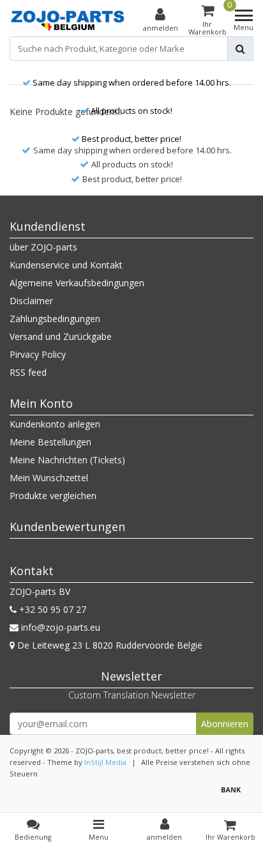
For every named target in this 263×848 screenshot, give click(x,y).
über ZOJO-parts (43, 247)
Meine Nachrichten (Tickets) (67, 460)
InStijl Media (105, 762)
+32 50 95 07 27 (51, 609)
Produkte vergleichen (53, 496)
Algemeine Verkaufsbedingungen (77, 283)
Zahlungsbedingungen (55, 318)
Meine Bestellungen (50, 442)
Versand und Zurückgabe (61, 336)
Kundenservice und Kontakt (66, 265)
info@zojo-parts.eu (60, 627)
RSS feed (28, 372)
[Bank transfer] (234, 795)
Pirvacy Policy (38, 354)
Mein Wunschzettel (49, 478)
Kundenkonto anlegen (55, 424)
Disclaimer (31, 301)
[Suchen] (240, 48)
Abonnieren (224, 724)
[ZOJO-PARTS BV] (68, 20)
